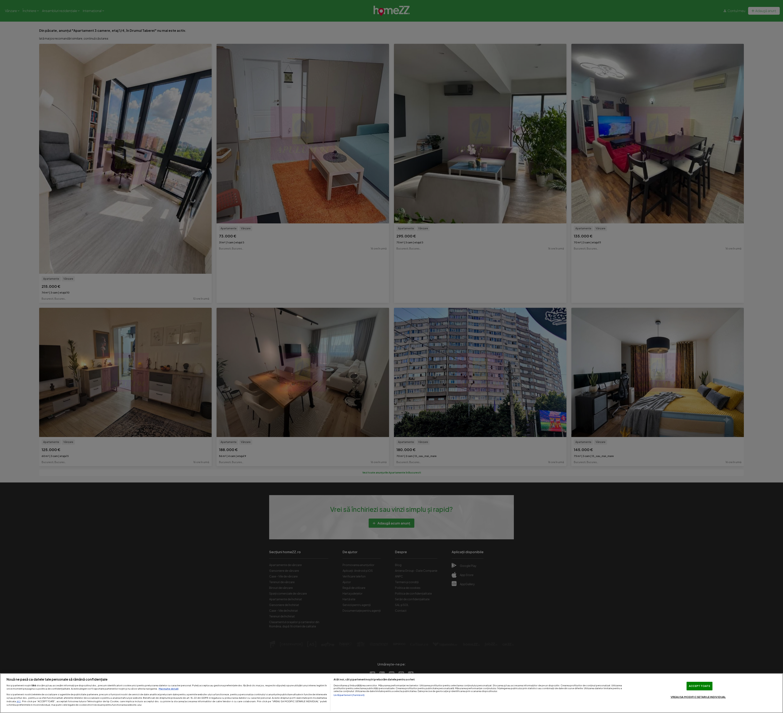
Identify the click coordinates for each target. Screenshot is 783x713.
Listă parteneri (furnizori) (349, 694)
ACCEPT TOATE (699, 686)
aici (19, 701)
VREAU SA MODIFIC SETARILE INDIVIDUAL (698, 697)
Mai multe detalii (168, 688)
